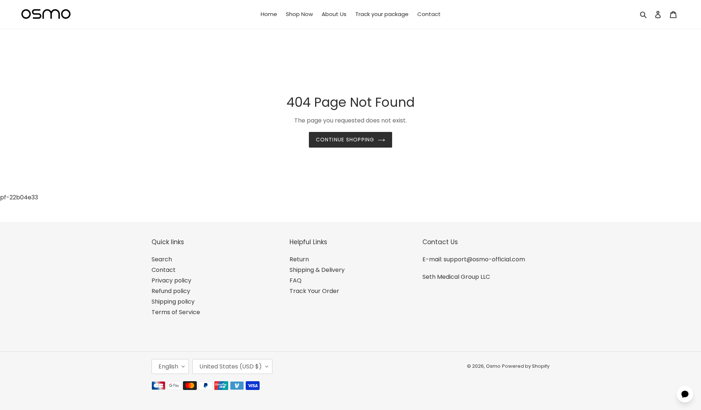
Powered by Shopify (525, 366)
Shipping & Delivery (317, 270)
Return (299, 259)
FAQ (296, 280)
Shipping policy (173, 301)
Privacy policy (171, 280)
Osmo (493, 366)
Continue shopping (345, 139)
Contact (164, 270)
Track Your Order (314, 291)
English (168, 366)
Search (162, 259)
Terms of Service (176, 312)
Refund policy (171, 291)
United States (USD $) (230, 366)
